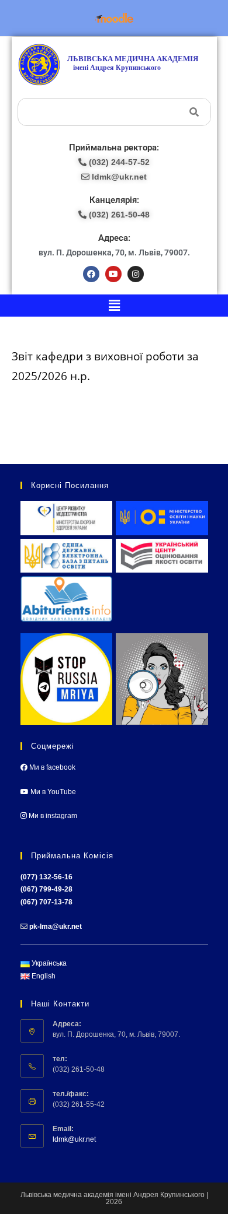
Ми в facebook (51, 767)
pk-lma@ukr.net (55, 926)
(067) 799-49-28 (46, 889)
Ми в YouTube (52, 792)
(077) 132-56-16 (46, 877)
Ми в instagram (52, 816)
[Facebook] (91, 274)
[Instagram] (135, 274)
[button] (114, 305)
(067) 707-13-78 (46, 902)
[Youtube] (113, 274)
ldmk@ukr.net (74, 1139)
